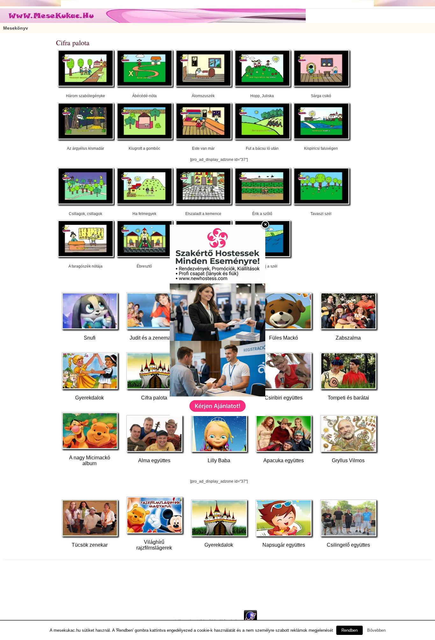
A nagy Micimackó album (89, 460)
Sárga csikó (321, 96)
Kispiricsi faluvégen (321, 148)
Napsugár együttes (283, 545)
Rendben (349, 630)
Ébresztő (144, 266)
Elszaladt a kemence (203, 214)
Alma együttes (154, 460)
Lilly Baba (219, 460)
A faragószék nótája (85, 266)
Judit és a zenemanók (154, 338)
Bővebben (376, 630)
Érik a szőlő (262, 214)
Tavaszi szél (321, 214)
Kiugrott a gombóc (144, 148)
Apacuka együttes (283, 460)
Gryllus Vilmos (348, 460)
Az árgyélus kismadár (85, 148)
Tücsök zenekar (90, 545)
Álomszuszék (203, 96)
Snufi (90, 338)
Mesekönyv (15, 28)
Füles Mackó (283, 338)
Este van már (203, 148)
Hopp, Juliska (262, 96)
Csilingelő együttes (348, 545)
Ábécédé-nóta (144, 96)
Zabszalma (348, 338)
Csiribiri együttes (284, 397)
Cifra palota (154, 397)
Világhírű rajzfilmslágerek (154, 544)
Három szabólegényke (85, 96)
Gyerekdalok (89, 397)
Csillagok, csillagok (85, 214)
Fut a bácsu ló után (262, 148)
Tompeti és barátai (348, 397)
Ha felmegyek (144, 214)
